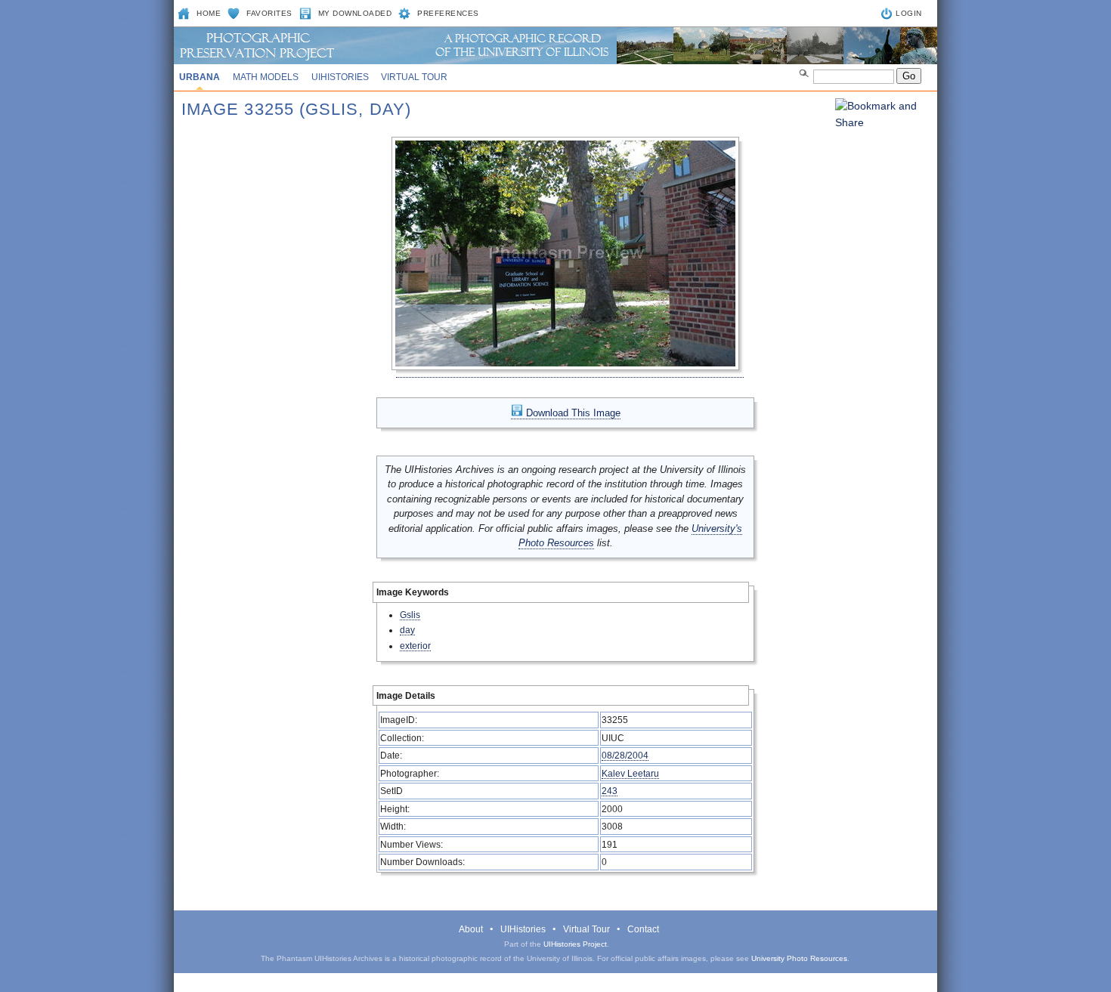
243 (609, 791)
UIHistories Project (575, 944)
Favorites (269, 13)
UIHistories (340, 77)
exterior (415, 646)
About (471, 929)
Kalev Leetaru (630, 773)
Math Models (266, 77)
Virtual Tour (414, 77)
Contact (643, 929)
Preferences (448, 13)
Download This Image (571, 413)
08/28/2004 (625, 755)
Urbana (199, 77)
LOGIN (909, 13)
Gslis (410, 615)
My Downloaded (355, 13)
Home (209, 13)
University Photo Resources (799, 958)
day (407, 630)
